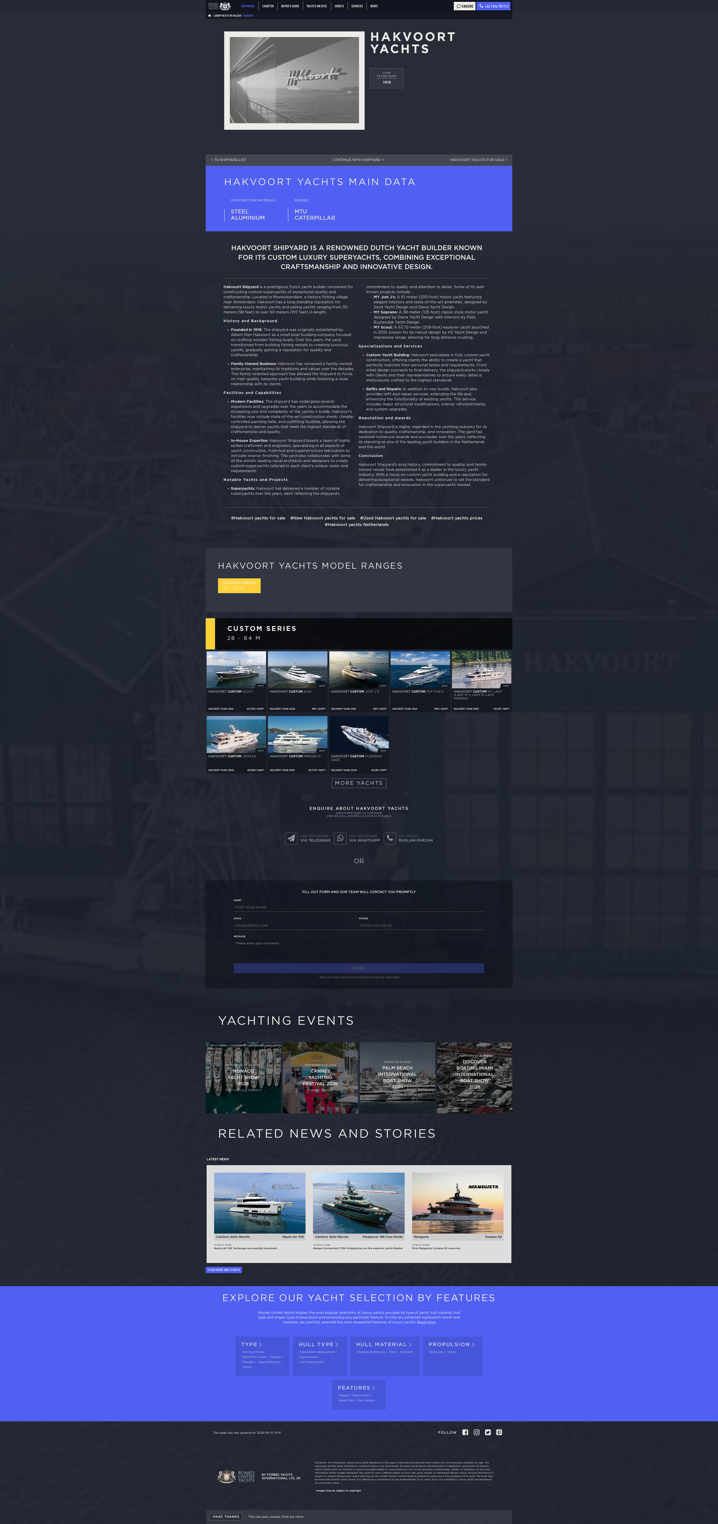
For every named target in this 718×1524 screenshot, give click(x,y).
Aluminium (406, 1352)
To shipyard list (230, 160)
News (374, 6)
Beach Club (346, 1400)
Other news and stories (224, 1270)
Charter (268, 6)
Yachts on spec (317, 6)
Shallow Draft (360, 1395)
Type (249, 1344)
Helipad (343, 1395)
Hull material (381, 1344)
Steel (392, 1352)
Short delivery (366, 1400)
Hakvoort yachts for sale (477, 160)
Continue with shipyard (357, 160)
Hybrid (452, 1352)
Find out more (292, 1517)
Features (354, 1388)
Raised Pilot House (254, 1357)
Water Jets (436, 1352)
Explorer (275, 1357)
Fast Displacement (311, 1362)
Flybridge (248, 1362)
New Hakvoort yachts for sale (324, 518)
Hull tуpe (316, 1344)
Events (339, 6)
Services (357, 6)
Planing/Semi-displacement (317, 1352)
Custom (239, 586)
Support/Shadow (269, 1362)
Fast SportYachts (253, 1352)
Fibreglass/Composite (371, 1352)
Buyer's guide (290, 6)
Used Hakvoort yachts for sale (394, 518)
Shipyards (248, 6)
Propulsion (449, 1344)
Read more (426, 1322)
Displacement (308, 1357)
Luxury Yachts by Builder (227, 15)
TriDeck (247, 1367)
